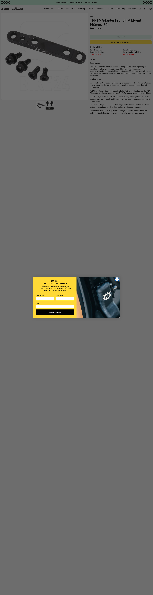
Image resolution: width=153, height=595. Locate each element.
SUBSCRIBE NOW (55, 312)
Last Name (59, 295)
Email (38, 303)
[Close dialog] (117, 279)
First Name (40, 295)
